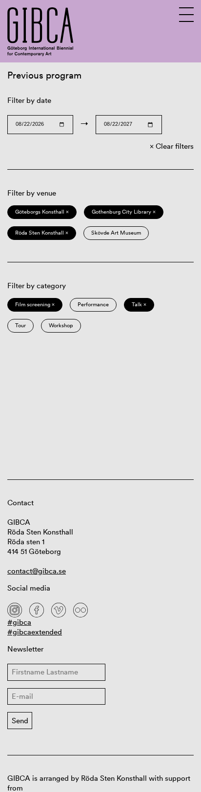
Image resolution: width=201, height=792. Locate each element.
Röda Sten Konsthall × (41, 232)
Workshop (61, 325)
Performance (93, 304)
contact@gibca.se (36, 570)
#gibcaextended (34, 631)
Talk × (139, 304)
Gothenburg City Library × (124, 211)
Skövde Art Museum (116, 232)
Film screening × (35, 304)
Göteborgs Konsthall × (42, 211)
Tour (20, 325)
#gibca (19, 622)
